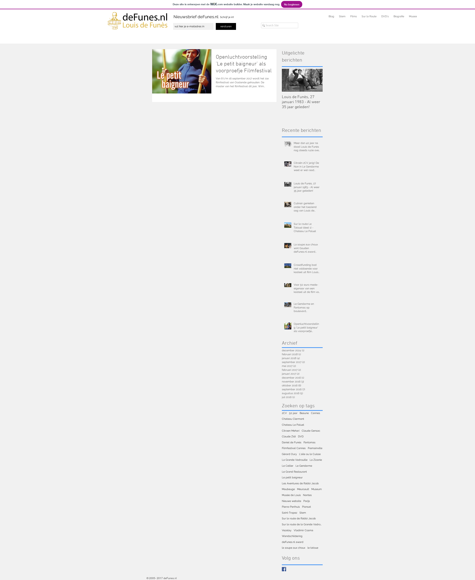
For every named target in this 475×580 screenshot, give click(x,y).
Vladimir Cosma (303, 530)
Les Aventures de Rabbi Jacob (300, 483)
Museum (316, 489)
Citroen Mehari (290, 430)
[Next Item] (316, 80)
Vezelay (286, 530)
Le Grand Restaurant (294, 471)
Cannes (315, 413)
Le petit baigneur (292, 477)
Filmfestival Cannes (294, 448)
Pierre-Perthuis (291, 506)
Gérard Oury (289, 454)
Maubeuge (288, 489)
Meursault (303, 489)
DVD (301, 436)
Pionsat (306, 506)
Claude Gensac (311, 430)
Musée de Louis (291, 495)
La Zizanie (316, 459)
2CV (284, 413)
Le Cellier (287, 465)
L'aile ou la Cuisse (310, 454)
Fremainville (315, 448)
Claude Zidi (289, 436)
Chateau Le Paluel (293, 424)
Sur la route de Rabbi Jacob (299, 518)
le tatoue (312, 547)
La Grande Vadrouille (294, 459)
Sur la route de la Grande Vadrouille (302, 524)
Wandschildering (292, 536)
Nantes (307, 495)
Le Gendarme (304, 465)
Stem (302, 512)
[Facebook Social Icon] (284, 569)
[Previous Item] (287, 80)
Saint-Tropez (289, 512)
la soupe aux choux (293, 547)
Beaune (304, 413)
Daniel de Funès (291, 442)
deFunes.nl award (292, 541)
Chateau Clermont (293, 418)
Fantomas (309, 442)
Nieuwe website (291, 501)
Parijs (306, 501)
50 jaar (293, 413)
